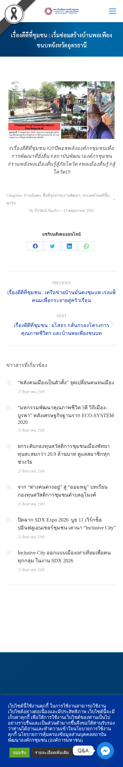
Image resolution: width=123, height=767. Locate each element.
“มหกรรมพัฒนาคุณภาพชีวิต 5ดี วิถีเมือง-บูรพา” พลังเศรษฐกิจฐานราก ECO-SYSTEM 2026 (66, 415)
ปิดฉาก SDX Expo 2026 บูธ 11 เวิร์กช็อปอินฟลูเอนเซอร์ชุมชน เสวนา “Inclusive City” (67, 523)
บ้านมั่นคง (32, 195)
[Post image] (8, 382)
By (44, 210)
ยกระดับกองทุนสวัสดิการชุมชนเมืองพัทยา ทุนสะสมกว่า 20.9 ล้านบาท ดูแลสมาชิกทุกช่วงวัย (64, 454)
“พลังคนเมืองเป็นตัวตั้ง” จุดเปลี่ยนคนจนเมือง (66, 382)
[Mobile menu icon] (112, 11)
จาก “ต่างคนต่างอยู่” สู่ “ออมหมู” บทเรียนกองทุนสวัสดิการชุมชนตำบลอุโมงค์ (63, 491)
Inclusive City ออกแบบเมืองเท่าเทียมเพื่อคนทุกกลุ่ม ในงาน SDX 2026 (64, 556)
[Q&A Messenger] (105, 750)
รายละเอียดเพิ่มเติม (52, 752)
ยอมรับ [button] (19, 752)
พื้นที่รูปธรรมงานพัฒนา (61, 195)
